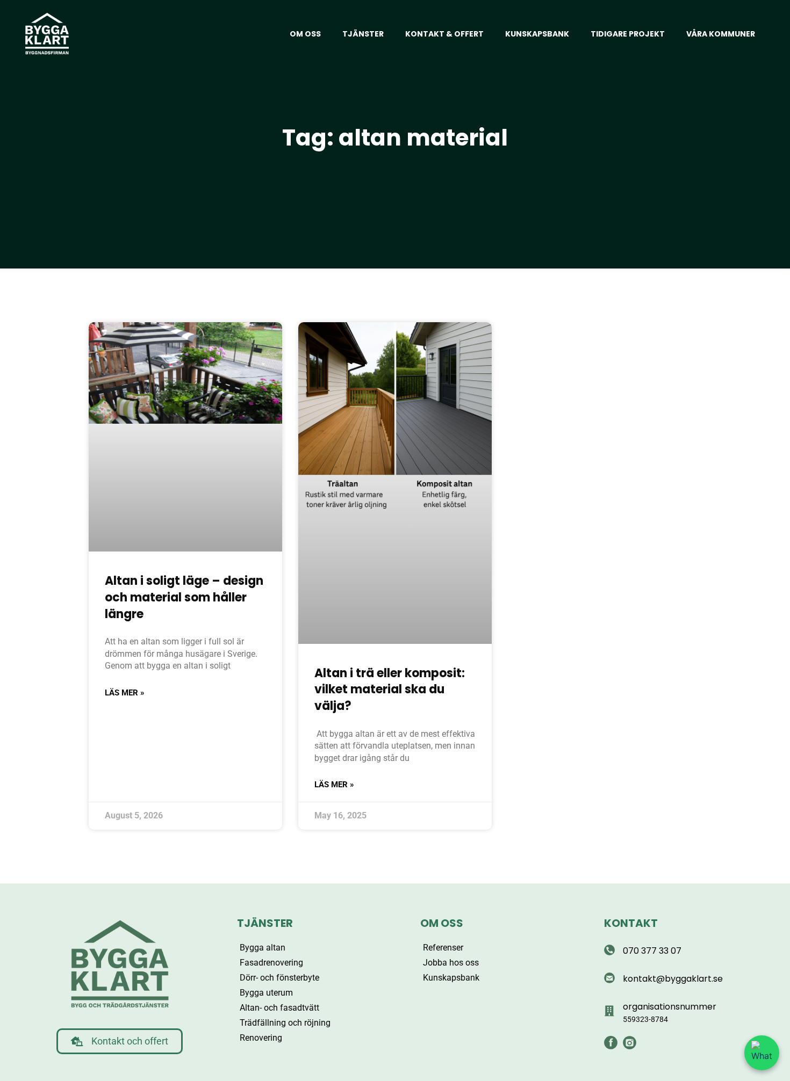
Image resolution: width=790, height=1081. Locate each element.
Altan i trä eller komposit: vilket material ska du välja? (389, 690)
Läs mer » (125, 693)
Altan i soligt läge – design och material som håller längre (184, 597)
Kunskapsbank (537, 33)
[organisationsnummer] (609, 1011)
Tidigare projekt (628, 33)
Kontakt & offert (444, 33)
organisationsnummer (669, 1006)
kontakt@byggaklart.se (673, 979)
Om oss (305, 33)
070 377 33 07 (652, 951)
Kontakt (631, 923)
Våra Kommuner (720, 33)
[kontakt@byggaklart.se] (609, 978)
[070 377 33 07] (609, 950)
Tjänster (363, 33)
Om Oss (441, 923)
